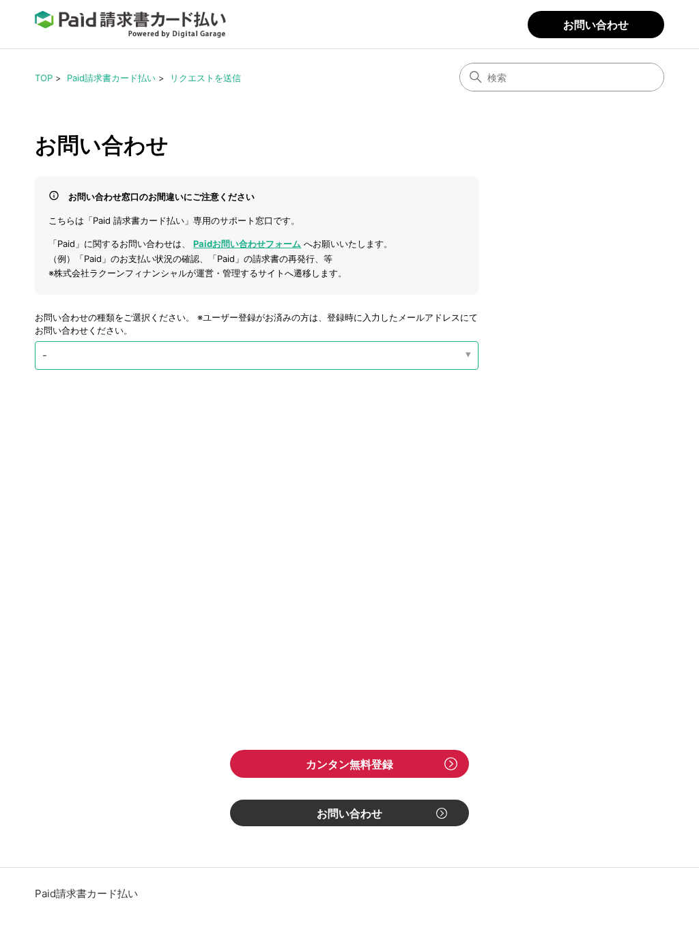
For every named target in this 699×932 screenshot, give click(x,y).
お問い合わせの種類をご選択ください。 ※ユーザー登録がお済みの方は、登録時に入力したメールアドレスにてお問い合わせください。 (256, 324)
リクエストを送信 (205, 77)
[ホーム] (131, 24)
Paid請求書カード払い (111, 77)
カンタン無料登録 (349, 764)
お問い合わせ (596, 24)
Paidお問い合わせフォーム (247, 243)
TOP (44, 77)
